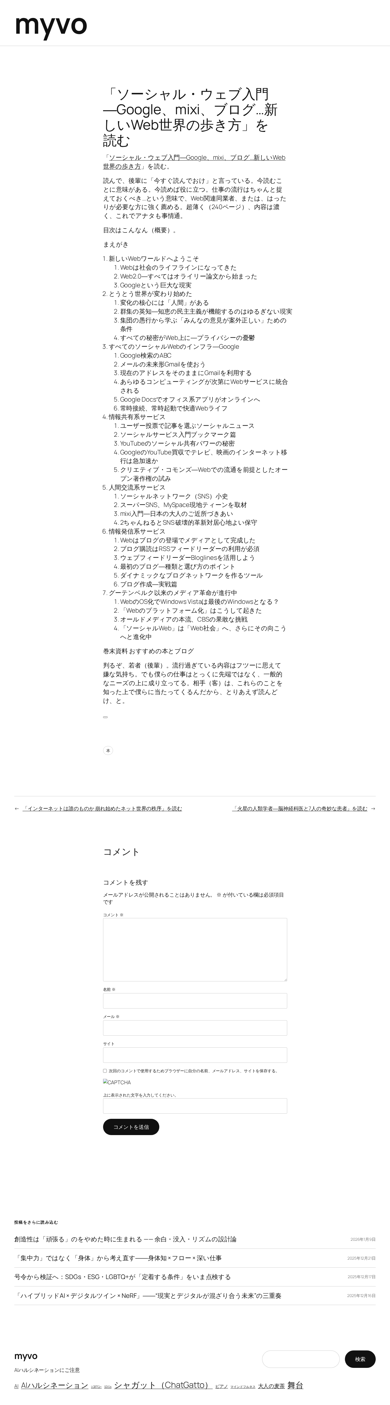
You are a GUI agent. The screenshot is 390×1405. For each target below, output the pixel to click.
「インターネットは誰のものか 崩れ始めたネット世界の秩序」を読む (102, 808)
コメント (113, 914)
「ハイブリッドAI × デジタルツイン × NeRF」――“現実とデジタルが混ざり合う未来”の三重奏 (148, 1295)
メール (111, 1016)
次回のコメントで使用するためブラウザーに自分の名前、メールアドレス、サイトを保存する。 (194, 1070)
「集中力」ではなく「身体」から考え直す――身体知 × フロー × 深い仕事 (118, 1258)
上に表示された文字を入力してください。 (140, 1095)
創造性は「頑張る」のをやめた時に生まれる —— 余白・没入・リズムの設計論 (125, 1239)
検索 (360, 1359)
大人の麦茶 (271, 1386)
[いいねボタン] (105, 717)
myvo (51, 22)
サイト (109, 1043)
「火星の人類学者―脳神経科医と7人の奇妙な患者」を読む (299, 808)
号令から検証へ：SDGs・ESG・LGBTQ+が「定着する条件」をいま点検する (122, 1276)
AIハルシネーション (55, 1385)
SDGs (108, 1387)
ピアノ (221, 1386)
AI (16, 1386)
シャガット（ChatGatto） (163, 1384)
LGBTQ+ (96, 1387)
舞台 (295, 1384)
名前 (109, 989)
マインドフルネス (242, 1387)
